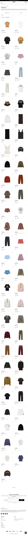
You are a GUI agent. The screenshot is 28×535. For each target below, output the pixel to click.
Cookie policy (2, 526)
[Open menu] (1, 2)
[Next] (25, 487)
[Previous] (2, 487)
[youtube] (5, 513)
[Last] (26, 487)
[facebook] (7, 513)
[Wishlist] (25, 2)
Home (1, 6)
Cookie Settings (3, 527)
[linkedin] (3, 513)
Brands (4, 6)
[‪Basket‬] (27, 2)
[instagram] (1, 513)
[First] (1, 487)
